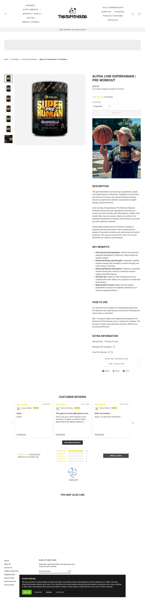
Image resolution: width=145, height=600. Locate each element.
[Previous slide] (12, 422)
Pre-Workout (15, 59)
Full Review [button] (21, 434)
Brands (31, 5)
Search (6, 561)
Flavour (96, 102)
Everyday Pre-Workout (29, 59)
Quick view (20, 532)
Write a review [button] (116, 456)
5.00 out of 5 (34, 454)
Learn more (60, 592)
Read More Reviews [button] (72, 443)
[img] (22, 405)
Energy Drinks (31, 22)
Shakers (120, 12)
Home (6, 59)
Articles (113, 20)
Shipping (105, 89)
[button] (98, 97)
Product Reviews (113, 16)
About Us (7, 564)
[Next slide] (132, 422)
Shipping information (116, 359)
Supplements (31, 10)
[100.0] (72, 472)
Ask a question (116, 364)
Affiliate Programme (11, 571)
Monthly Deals (32, 14)
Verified (72, 480)
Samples (107, 12)
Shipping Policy (9, 574)
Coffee (31, 18)
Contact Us (8, 567)
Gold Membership (113, 8)
